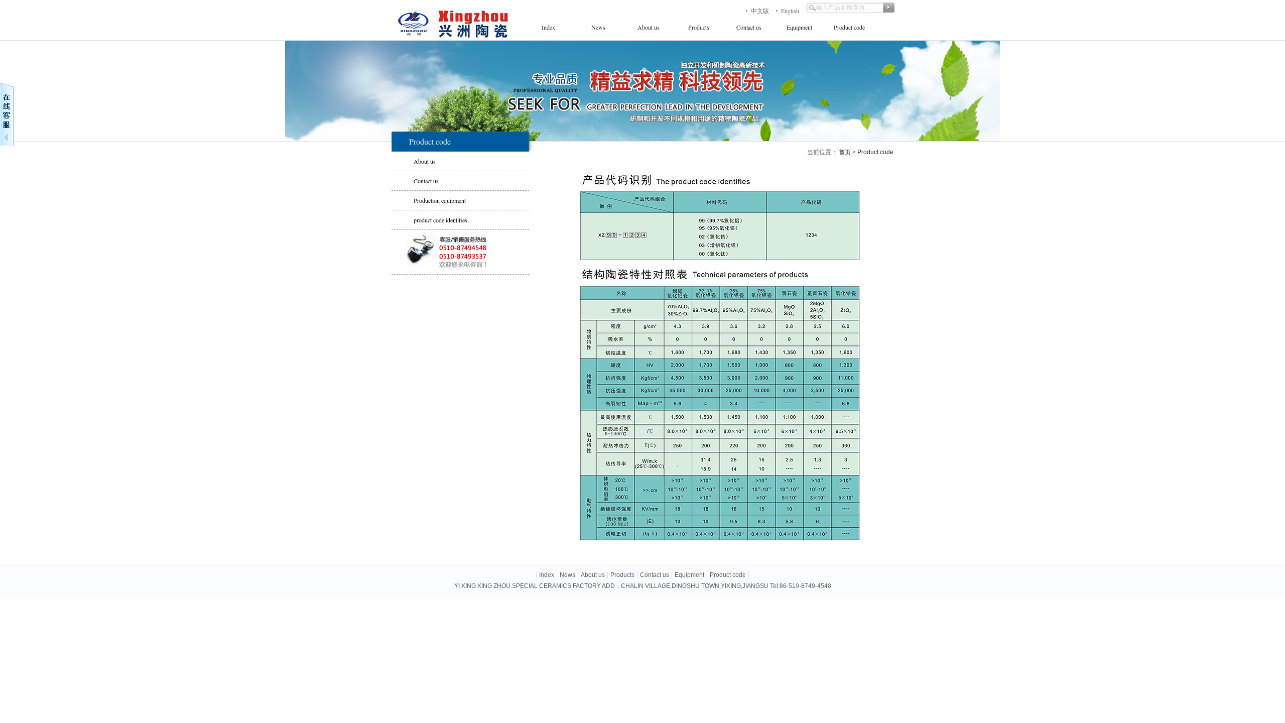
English (790, 11)
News (598, 27)
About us (648, 27)
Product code (849, 27)
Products (698, 27)
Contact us (748, 27)
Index (548, 27)
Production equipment (440, 200)
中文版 (760, 11)
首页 (845, 152)
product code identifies (440, 220)
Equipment (799, 27)
